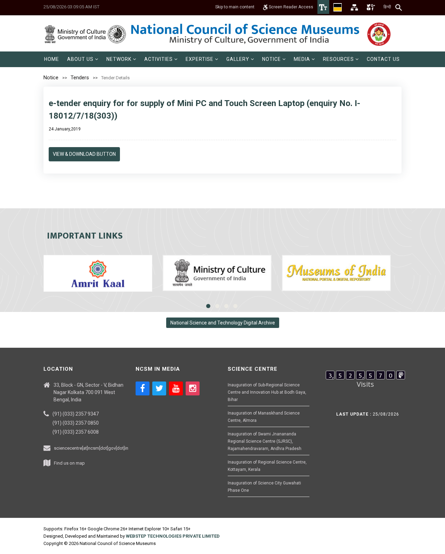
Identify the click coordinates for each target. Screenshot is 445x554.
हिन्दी (387, 7)
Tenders (80, 77)
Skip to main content (234, 7)
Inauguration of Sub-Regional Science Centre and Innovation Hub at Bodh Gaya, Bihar (267, 392)
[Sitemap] (354, 7)
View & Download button (84, 154)
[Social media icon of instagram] (193, 388)
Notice (50, 77)
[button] (82, 59)
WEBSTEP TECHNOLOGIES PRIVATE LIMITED (173, 536)
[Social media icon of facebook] (142, 388)
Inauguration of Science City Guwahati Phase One (264, 487)
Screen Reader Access (290, 7)
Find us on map (69, 463)
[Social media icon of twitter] (159, 388)
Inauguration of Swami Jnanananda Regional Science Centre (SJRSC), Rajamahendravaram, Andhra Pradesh (264, 441)
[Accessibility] (323, 7)
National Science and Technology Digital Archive (222, 323)
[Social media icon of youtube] (176, 388)
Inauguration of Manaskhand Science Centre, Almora (264, 417)
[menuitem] (51, 59)
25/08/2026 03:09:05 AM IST (71, 6)
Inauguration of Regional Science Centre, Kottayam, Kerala (267, 466)
